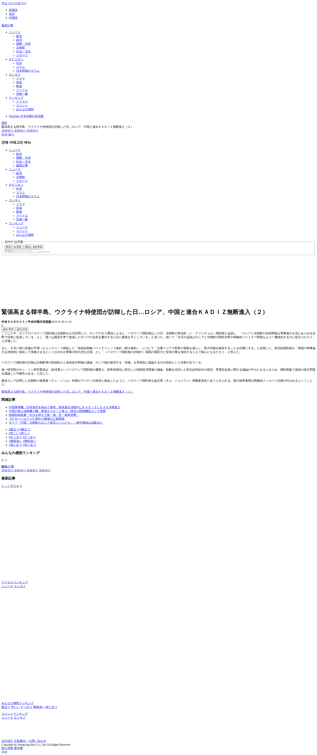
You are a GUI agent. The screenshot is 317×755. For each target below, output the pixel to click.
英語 (12, 13)
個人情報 (7, 748)
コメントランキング (14, 713)
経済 (19, 39)
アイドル (22, 90)
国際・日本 (23, 43)
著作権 (18, 748)
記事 (7, 466)
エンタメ (15, 74)
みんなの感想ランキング (17, 703)
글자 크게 (22, 329)
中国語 (13, 17)
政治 (19, 36)
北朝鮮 (20, 47)
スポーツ (22, 55)
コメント (22, 105)
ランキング (16, 97)
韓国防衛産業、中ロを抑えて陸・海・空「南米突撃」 (44, 415)
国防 (4, 122)
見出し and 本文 (33, 246)
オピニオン (16, 59)
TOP (4, 751)
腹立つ (5, 707)
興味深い (39, 707)
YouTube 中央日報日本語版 (26, 116)
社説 (19, 63)
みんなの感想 (25, 109)
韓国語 (13, 10)
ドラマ (20, 78)
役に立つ (51, 707)
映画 (19, 86)
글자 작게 (8, 329)
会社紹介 (7, 741)
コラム (20, 66)
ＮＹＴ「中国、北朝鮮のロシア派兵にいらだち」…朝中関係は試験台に (56, 422)
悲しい (15, 707)
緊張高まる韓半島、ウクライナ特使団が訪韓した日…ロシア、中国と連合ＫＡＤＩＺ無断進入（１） (67, 391)
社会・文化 (23, 51)
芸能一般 (22, 93)
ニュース (15, 32)
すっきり (26, 707)
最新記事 (7, 25)
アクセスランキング (14, 582)
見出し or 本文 (13, 246)
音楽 (19, 82)
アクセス (22, 101)
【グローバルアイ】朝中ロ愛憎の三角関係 (37, 418)
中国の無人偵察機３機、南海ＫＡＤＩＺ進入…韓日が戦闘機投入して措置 (57, 411)
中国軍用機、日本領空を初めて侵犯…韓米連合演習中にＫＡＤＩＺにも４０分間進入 (64, 407)
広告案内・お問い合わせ (30, 741)
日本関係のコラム (28, 70)
